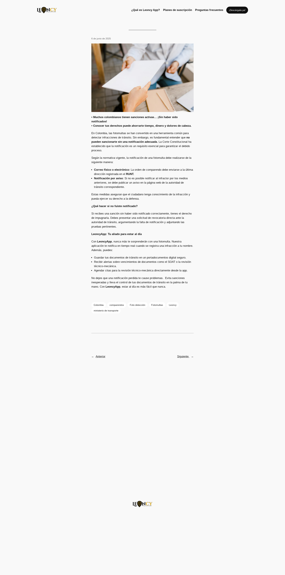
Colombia (99, 305)
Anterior (100, 356)
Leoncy (172, 305)
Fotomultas (157, 305)
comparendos (117, 305)
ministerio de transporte (106, 310)
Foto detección (137, 305)
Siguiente (183, 356)
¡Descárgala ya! (237, 10)
